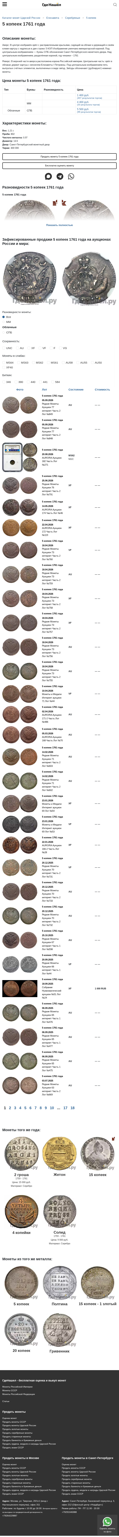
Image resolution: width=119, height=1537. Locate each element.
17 (65, 1108)
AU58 (69, 362)
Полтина (59, 1304)
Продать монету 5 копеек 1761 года (59, 156)
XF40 (9, 367)
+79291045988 (69, 1512)
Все (8, 317)
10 (52, 1108)
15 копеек (97, 1175)
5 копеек (21, 1304)
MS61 (54, 362)
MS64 (9, 362)
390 (20, 382)
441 (45, 382)
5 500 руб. (89, 110)
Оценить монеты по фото (107, 1530)
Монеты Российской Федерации (18, 1394)
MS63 (24, 362)
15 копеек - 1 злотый (98, 1304)
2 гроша (21, 1175)
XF (33, 348)
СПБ (9, 332)
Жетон (60, 1174)
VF (44, 348)
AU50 (98, 362)
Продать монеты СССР (14, 1422)
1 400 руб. (89, 96)
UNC (9, 348)
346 (8, 382)
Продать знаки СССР (13, 1447)
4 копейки (21, 1233)
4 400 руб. (88, 103)
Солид (59, 1232)
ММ (8, 321)
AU (22, 348)
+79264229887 (9, 1515)
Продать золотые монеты (15, 1429)
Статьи (5, 1401)
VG (65, 348)
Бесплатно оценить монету (59, 165)
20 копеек (21, 1350)
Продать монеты (14, 1411)
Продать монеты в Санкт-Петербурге (87, 1458)
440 (33, 382)
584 (57, 382)
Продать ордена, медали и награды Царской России (29, 1444)
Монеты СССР (9, 1390)
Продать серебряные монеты (17, 1433)
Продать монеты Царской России (19, 1425)
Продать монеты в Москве (20, 1458)
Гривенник (59, 1351)
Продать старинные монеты (16, 1436)
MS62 (39, 362)
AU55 (83, 362)
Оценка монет (9, 1418)
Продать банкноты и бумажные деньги (22, 1440)
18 (73, 1108)
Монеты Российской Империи (17, 1386)
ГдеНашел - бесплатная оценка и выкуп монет (34, 1380)
